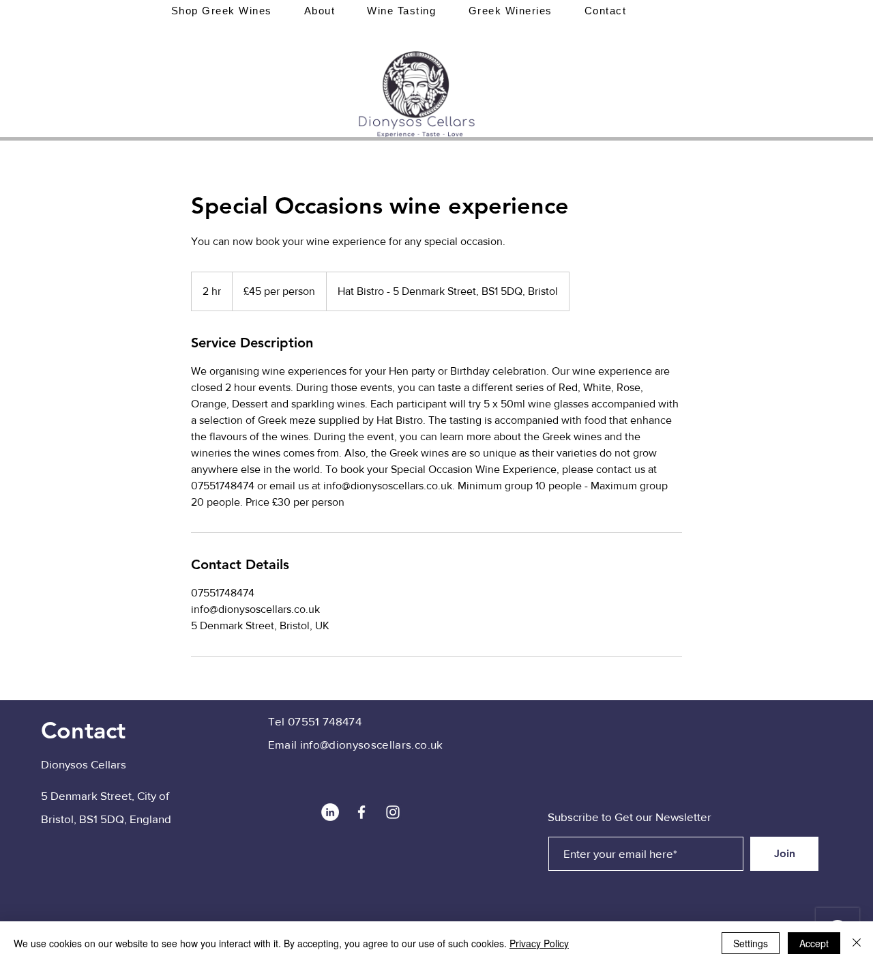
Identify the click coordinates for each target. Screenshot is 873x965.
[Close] (856, 943)
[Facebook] (361, 812)
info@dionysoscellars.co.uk (371, 744)
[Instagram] (393, 812)
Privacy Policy (539, 943)
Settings (750, 943)
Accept (814, 943)
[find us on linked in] (330, 812)
